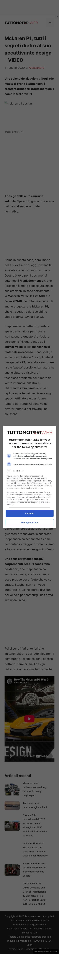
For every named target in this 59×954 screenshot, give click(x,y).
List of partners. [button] (36, 488)
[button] (29, 471)
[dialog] (29, 477)
